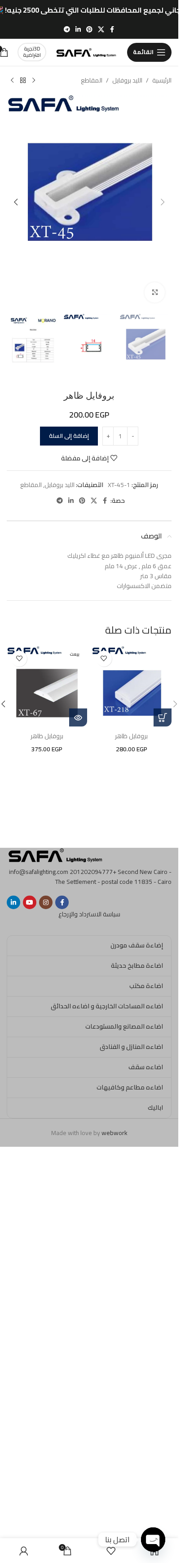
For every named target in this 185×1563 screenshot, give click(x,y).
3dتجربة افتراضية (32, 51)
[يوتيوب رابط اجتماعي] (29, 902)
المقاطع (91, 80)
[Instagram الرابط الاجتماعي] (46, 902)
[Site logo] (86, 51)
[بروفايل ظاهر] (132, 686)
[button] (163, 202)
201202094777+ (93, 872)
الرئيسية (162, 80)
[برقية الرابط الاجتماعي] (67, 29)
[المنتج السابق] (33, 80)
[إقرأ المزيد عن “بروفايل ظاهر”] (78, 717)
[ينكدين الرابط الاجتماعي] (78, 29)
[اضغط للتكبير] (155, 292)
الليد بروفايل (127, 80)
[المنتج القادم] (12, 80)
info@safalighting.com (38, 872)
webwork (114, 1133)
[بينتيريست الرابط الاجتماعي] (89, 29)
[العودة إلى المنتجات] (23, 80)
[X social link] (101, 29)
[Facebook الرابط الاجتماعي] (112, 29)
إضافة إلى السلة (69, 435)
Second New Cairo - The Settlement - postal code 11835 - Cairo (113, 876)
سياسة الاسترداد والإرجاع (89, 914)
